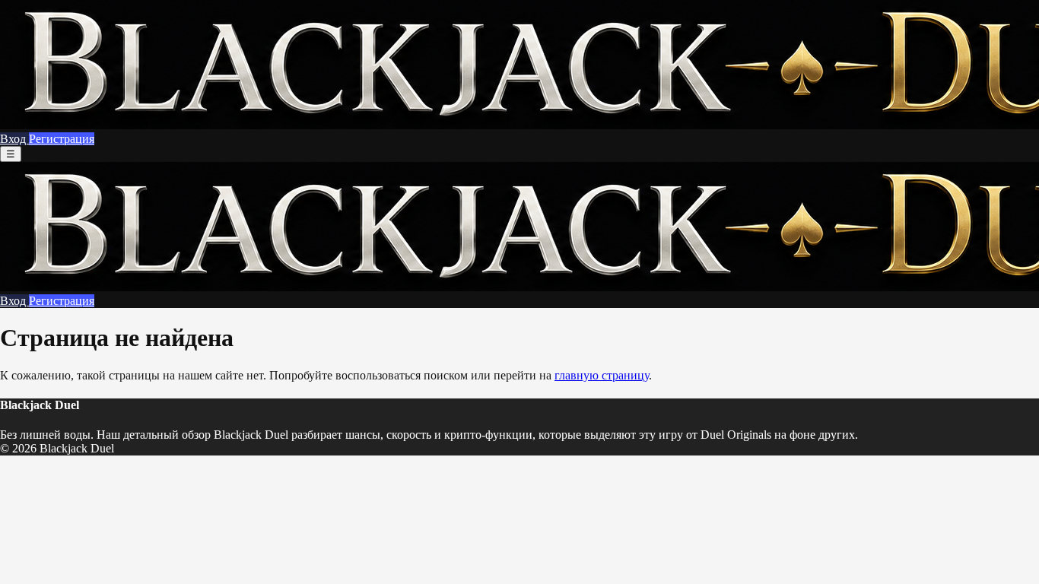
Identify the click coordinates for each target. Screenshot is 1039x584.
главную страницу (601, 375)
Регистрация (61, 138)
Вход (14, 138)
